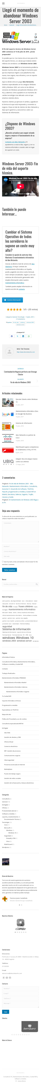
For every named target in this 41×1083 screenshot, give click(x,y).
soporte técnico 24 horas (24, 632)
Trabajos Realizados (8, 673)
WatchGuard (8, 844)
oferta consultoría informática (25, 612)
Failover (34, 603)
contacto (22, 289)
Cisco (6, 825)
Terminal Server (6, 635)
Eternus (29, 603)
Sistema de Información (24, 423)
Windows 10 (25, 637)
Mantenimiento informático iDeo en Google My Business (27, 412)
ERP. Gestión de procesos (12, 751)
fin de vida (16, 322)
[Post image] (8, 402)
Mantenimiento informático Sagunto (17, 692)
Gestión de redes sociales (12, 778)
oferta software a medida (30, 615)
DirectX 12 (12, 603)
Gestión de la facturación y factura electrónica (19, 783)
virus (30, 635)
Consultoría (5, 799)
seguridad (7, 626)
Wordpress (5, 847)
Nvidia (10, 612)
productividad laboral (31, 621)
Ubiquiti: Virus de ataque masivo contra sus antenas (26, 460)
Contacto (5, 669)
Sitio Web (7, 733)
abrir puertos (6, 601)
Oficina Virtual (8, 742)
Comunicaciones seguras (12, 755)
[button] (19, 905)
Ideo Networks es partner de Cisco (25, 436)
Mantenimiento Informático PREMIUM (14, 678)
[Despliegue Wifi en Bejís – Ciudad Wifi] (5, 862)
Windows (9, 830)
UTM (27, 635)
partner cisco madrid (8, 621)
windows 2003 (30, 322)
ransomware (15, 623)
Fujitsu (35, 606)
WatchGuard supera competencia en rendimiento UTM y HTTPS (27, 448)
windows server (20, 324)
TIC (24, 635)
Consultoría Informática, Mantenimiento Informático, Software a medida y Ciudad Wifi (18, 663)
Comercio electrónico (11, 746)
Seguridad (7, 836)
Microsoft (5, 612)
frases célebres (26, 606)
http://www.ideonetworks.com (26, 352)
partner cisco (11, 618)
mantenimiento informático (14, 283)
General (6, 34)
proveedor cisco (6, 623)
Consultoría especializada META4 (12, 723)
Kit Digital (5, 609)
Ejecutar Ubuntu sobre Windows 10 (27, 400)
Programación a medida (9, 705)
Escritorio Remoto (21, 603)
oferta (14, 612)
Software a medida (8, 814)
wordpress (35, 641)
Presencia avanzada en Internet (14, 765)
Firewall (15, 606)
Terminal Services (17, 635)
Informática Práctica (8, 657)
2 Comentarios (20, 319)
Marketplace (8, 769)
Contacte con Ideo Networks (15, 142)
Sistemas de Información (9, 632)
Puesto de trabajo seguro (12, 774)
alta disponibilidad (16, 601)
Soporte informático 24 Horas (11, 701)
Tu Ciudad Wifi (6, 696)
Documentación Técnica (11, 819)
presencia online (19, 621)
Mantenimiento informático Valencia (15, 687)
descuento (5, 603)
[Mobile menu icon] (3, 3)
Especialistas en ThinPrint (10, 710)
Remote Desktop (25, 623)
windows (22, 322)
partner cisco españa (22, 618)
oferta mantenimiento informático (12, 615)
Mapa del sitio (6, 714)
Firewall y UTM (10, 838)
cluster (35, 601)
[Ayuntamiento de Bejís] (20, 1032)
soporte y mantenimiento (10, 817)
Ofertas (4, 808)
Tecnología (7, 36)
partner (4, 618)
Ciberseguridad (9, 760)
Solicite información (14, 300)
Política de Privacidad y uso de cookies (14, 719)
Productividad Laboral (9, 811)
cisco (23, 601)
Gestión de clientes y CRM (12, 737)
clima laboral (29, 601)
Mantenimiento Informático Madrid (15, 682)
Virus (8, 841)
